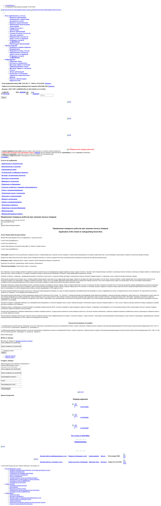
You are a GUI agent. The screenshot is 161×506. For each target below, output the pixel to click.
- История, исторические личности (13, 175)
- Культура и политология (10, 178)
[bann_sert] (3, 446)
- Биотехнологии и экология (11, 166)
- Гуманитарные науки (8, 169)
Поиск (4, 97)
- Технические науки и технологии (13, 193)
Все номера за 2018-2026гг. (80, 436)
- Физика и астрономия (9, 199)
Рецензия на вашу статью (20, 51)
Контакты (104, 462)
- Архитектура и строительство (12, 163)
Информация (10, 59)
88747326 (6, 94)
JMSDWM (22, 92)
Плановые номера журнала (20, 47)
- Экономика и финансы (9, 205)
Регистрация (6, 388)
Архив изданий (11, 45)
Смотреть (48, 83)
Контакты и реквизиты (18, 63)
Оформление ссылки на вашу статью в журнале (19, 37)
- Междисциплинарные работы (12, 214)
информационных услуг (59, 456)
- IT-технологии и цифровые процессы (14, 172)
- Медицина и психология (10, 181)
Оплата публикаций (17, 31)
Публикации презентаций (19, 44)
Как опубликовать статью (15, 16)
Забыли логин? (10, 357)
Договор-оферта (45, 456)
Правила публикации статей (77, 456)
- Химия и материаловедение (11, 202)
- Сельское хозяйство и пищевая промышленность (19, 187)
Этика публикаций (17, 72)
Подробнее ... (5, 157)
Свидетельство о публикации (16, 29)
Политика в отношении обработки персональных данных (20, 75)
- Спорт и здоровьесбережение (12, 190)
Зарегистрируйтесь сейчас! (24, 341)
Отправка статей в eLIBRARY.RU (17, 41)
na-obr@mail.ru (10, 5)
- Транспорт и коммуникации (11, 196)
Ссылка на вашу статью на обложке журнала (20, 34)
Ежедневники (15, 49)
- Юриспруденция (7, 211)
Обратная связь (16, 61)
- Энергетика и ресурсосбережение (13, 208)
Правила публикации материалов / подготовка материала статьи (19, 19)
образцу (37, 152)
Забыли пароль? (10, 356)
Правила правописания (19, 23)
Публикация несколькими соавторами (21, 473)
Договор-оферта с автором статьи (51, 462)
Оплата (103, 456)
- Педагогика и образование (10, 184)
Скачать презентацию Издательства (18, 79)
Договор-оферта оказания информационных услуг (20, 65)
